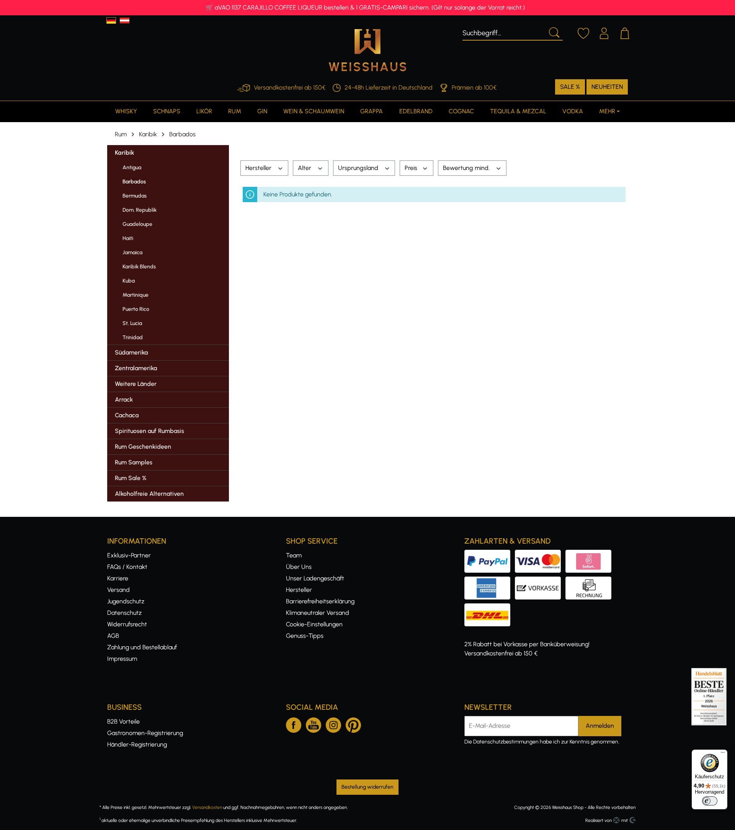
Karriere (117, 578)
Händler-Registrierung (137, 744)
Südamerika (131, 352)
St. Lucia (132, 323)
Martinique (135, 295)
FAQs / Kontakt (127, 566)
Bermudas (134, 196)
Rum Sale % (130, 478)
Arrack (124, 399)
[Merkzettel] (583, 32)
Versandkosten (207, 807)
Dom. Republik (139, 210)
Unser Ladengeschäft (315, 578)
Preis (412, 168)
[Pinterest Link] (353, 723)
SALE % (570, 86)
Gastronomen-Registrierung (145, 733)
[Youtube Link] (313, 723)
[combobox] (503, 32)
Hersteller (259, 168)
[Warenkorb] (624, 32)
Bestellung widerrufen (367, 787)
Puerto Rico (135, 309)
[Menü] (722, 754)
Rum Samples (133, 462)
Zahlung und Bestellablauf (142, 647)
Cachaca (127, 415)
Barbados (134, 181)
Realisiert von (598, 820)
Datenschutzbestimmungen (506, 742)
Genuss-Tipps (304, 635)
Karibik (124, 152)
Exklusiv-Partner (129, 555)
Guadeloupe (137, 224)
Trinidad (132, 337)
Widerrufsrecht (127, 624)
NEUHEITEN (607, 86)
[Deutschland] (111, 20)
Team (294, 555)
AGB (113, 635)
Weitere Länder (136, 383)
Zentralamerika (136, 368)
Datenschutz (124, 612)
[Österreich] (124, 20)
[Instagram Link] (333, 723)
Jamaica (132, 252)
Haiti (127, 238)
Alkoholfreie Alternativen (149, 493)
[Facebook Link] (293, 723)
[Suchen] (553, 32)
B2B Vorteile (123, 721)
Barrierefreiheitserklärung (320, 601)
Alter (305, 168)
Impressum (122, 658)
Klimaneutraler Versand (317, 612)
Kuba (128, 281)
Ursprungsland (359, 168)
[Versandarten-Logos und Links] (489, 607)
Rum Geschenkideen (143, 446)
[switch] (709, 800)
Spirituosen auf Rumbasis (149, 431)
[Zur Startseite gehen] (367, 50)
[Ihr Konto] (604, 32)
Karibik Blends (139, 266)
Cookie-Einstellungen (314, 624)
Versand (118, 589)
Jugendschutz (125, 601)
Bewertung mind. (467, 168)
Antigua (131, 167)
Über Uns (299, 566)
